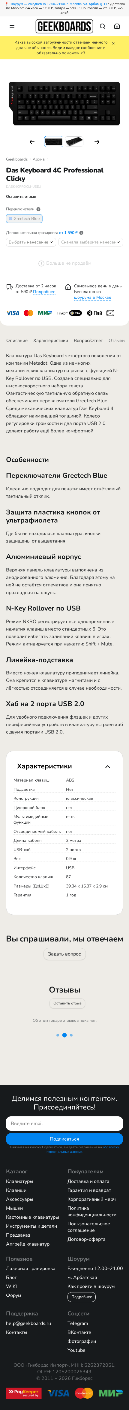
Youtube (77, 1350)
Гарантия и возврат (89, 1190)
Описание (17, 340)
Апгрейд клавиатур (28, 1244)
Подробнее (44, 292)
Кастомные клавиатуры (32, 1217)
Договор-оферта (87, 1239)
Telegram (78, 1323)
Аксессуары (19, 1199)
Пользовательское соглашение (89, 1227)
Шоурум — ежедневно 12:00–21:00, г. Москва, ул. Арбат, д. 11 (58, 3)
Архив (39, 159)
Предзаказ (18, 1235)
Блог (11, 1277)
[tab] (65, 766)
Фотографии (82, 1341)
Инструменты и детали (31, 1226)
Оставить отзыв (67, 1003)
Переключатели (20, 209)
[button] (32, 141)
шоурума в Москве (92, 297)
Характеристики (50, 340)
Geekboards (17, 159)
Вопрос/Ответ (88, 340)
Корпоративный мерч (92, 1199)
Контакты (16, 1332)
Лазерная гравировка (31, 1268)
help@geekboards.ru (28, 1323)
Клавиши (16, 1190)
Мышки (14, 1208)
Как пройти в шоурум (91, 1286)
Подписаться (64, 1138)
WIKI (11, 1286)
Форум (13, 1295)
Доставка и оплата (89, 1181)
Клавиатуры (19, 1181)
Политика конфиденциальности (92, 1211)
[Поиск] (102, 26)
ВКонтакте (79, 1332)
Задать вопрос (64, 953)
